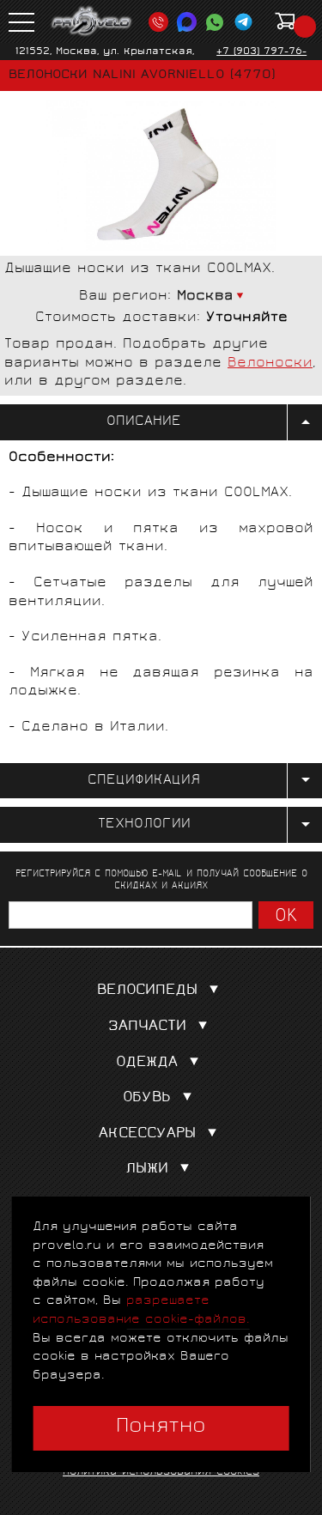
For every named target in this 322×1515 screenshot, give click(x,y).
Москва (205, 297)
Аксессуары (147, 1134)
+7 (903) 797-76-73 (261, 58)
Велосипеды (147, 991)
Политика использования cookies (161, 1472)
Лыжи (146, 1169)
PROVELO (92, 21)
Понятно (161, 1427)
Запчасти (147, 1027)
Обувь (147, 1098)
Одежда (147, 1063)
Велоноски (270, 364)
